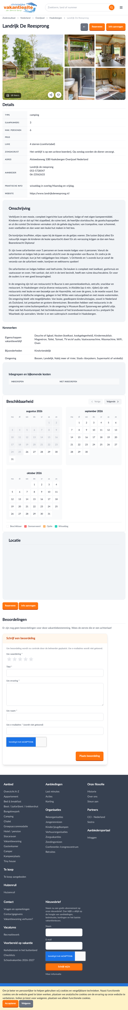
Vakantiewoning (12, 841)
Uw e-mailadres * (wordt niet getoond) (24, 725)
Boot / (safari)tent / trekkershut (21, 806)
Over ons (92, 796)
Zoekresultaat (8, 18)
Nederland (25, 18)
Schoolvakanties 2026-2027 (19, 960)
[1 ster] (9, 659)
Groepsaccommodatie (16, 826)
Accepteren (10, 1003)
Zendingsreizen (54, 842)
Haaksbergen (55, 18)
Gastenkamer (11, 846)
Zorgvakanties (53, 837)
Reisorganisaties (54, 817)
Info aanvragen (116, 27)
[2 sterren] (14, 659)
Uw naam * (11, 711)
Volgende (111, 402)
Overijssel (39, 18)
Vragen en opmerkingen (17, 909)
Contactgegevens (13, 914)
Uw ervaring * (13, 681)
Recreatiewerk (11, 934)
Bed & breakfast (12, 801)
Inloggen (92, 837)
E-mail (49, 940)
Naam (48, 926)
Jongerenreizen (54, 822)
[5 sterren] (31, 659)
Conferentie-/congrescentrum (62, 847)
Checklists (9, 955)
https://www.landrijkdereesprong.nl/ (50, 193)
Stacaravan (10, 836)
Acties (49, 796)
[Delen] (51, 95)
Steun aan (92, 801)
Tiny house (10, 861)
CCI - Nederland (96, 817)
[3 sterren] (20, 659)
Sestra (90, 822)
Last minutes (52, 791)
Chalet (7, 821)
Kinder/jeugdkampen (57, 827)
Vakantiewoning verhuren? (18, 919)
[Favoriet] (58, 95)
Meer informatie (53, 974)
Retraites (50, 852)
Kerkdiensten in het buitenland (20, 950)
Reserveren (97, 27)
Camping (8, 816)
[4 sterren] (25, 659)
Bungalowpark (12, 811)
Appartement (11, 796)
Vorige (97, 402)
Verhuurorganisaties (57, 832)
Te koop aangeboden (15, 877)
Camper (8, 851)
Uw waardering (14, 654)
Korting (50, 801)
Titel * (9, 667)
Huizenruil (9, 892)
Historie (91, 791)
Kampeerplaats (12, 856)
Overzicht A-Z (11, 791)
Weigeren (26, 1003)
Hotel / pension (12, 831)
